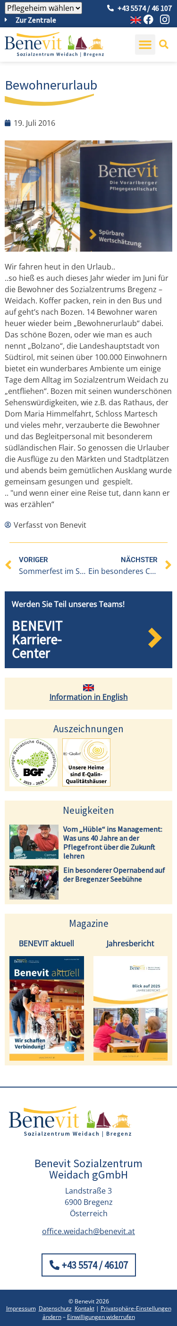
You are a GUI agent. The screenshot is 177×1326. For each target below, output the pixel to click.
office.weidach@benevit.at (88, 1231)
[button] (145, 44)
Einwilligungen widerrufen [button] (101, 1317)
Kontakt (84, 1308)
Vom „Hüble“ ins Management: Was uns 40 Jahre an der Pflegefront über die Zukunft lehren (112, 842)
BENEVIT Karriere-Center (37, 639)
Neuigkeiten (88, 810)
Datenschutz (55, 1308)
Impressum (21, 1308)
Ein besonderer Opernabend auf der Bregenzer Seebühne (114, 874)
